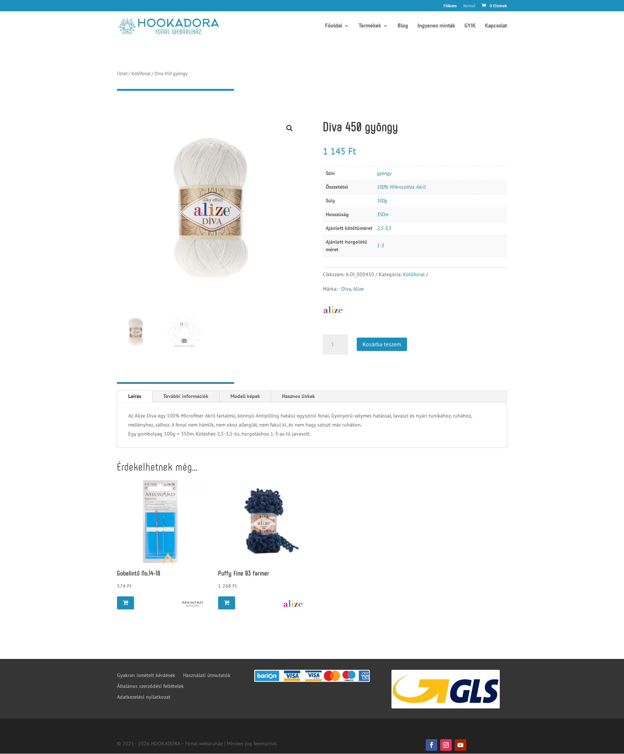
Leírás (134, 396)
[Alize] (293, 603)
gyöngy (384, 173)
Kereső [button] (469, 6)
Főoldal (333, 26)
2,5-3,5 (384, 228)
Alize (358, 289)
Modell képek (245, 396)
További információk (185, 396)
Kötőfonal (141, 73)
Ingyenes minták (436, 26)
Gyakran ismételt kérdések (146, 675)
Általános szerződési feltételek (150, 686)
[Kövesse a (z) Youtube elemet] (460, 745)
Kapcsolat (496, 26)
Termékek (370, 26)
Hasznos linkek (298, 396)
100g (382, 200)
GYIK (470, 26)
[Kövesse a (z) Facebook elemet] (431, 745)
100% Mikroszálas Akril (401, 187)
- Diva (344, 289)
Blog (403, 26)
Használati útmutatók (206, 675)
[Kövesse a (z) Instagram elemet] (446, 745)
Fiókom (450, 6)
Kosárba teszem (382, 344)
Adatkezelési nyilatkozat (143, 697)
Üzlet (122, 73)
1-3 (380, 245)
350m (383, 214)
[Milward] (192, 603)
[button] (289, 128)
